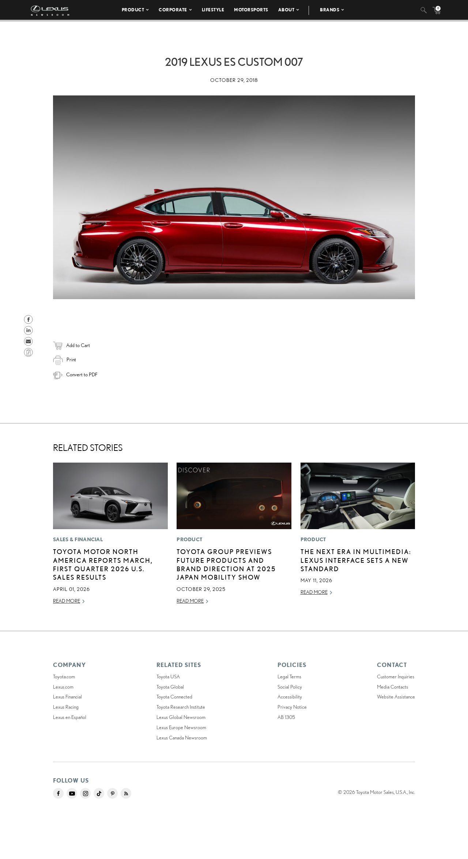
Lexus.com (63, 687)
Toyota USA (168, 676)
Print (71, 359)
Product (133, 9)
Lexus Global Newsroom (180, 717)
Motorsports (251, 9)
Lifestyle (213, 9)
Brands (329, 9)
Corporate (173, 9)
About (286, 9)
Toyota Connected (174, 697)
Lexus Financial (67, 697)
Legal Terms (289, 676)
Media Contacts (392, 687)
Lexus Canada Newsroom (181, 738)
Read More (66, 601)
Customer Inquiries (395, 676)
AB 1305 (286, 717)
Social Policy (290, 687)
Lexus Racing (66, 707)
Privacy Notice (292, 707)
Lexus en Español (69, 717)
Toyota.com (64, 676)
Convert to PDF (81, 374)
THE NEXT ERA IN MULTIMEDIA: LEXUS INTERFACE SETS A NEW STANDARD (356, 560)
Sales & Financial (78, 539)
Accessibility (290, 697)
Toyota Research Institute (180, 707)
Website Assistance (396, 697)
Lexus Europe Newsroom (181, 727)
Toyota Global (170, 687)
